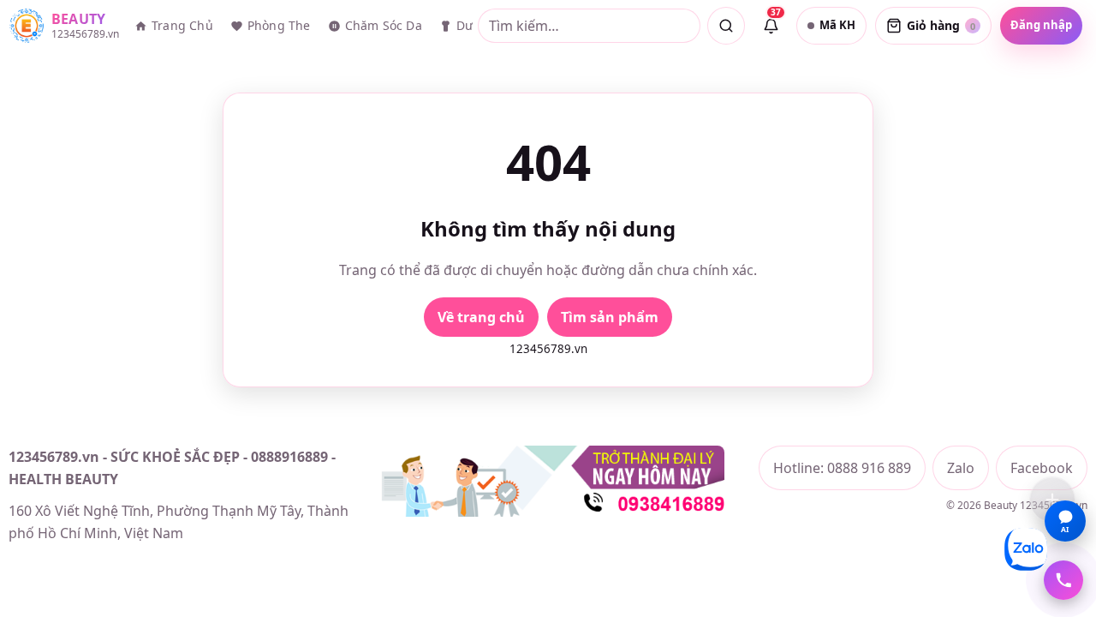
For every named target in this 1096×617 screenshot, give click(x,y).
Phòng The (279, 25)
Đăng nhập (1041, 25)
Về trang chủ (481, 317)
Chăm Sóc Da (383, 25)
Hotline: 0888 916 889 (842, 467)
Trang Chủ (182, 25)
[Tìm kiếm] (726, 26)
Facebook (1041, 467)
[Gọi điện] (1063, 580)
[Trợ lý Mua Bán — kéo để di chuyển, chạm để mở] (1052, 499)
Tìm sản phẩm (609, 317)
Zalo (960, 467)
